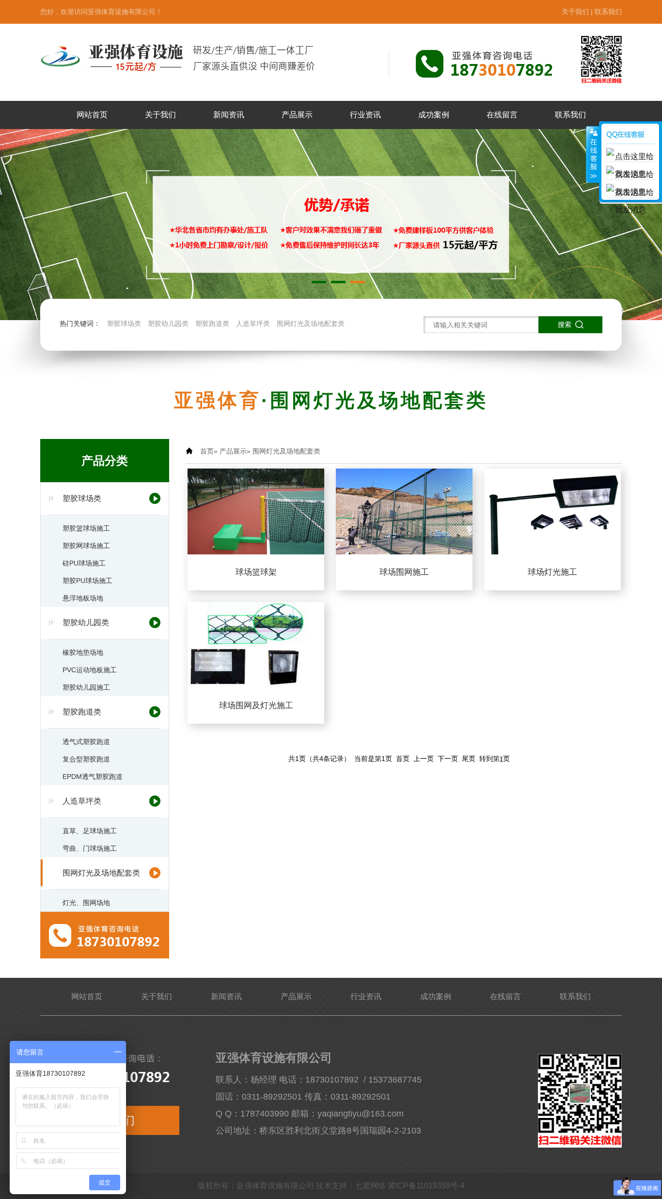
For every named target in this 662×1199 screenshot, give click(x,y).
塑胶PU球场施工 (87, 580)
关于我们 (575, 12)
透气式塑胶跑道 (86, 741)
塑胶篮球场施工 (86, 528)
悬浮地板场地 (83, 598)
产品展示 (297, 115)
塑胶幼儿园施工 (86, 687)
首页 (207, 451)
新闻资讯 (228, 115)
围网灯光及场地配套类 (311, 323)
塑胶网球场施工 (86, 546)
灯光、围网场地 (86, 903)
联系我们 (608, 12)
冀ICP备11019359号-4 (426, 1186)
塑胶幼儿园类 (168, 323)
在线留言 (502, 115)
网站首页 (92, 115)
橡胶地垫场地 (83, 652)
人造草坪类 (253, 323)
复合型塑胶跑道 (86, 759)
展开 (592, 154)
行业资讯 (365, 115)
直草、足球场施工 (90, 831)
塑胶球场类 (124, 323)
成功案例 (433, 115)
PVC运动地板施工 (90, 670)
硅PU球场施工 (84, 563)
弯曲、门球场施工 (90, 848)
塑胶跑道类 (212, 323)
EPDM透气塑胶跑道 (93, 776)
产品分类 (104, 460)
